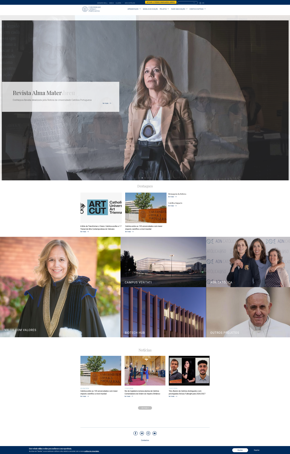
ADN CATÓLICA (221, 282)
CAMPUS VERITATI (138, 282)
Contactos (145, 440)
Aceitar (240, 450)
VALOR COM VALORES (20, 330)
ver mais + (145, 408)
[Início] (91, 9)
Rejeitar (257, 450)
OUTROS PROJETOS (224, 332)
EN (203, 3)
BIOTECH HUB (135, 332)
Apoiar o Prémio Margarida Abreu (161, 2)
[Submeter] (194, 2)
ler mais (105, 103)
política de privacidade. (91, 451)
